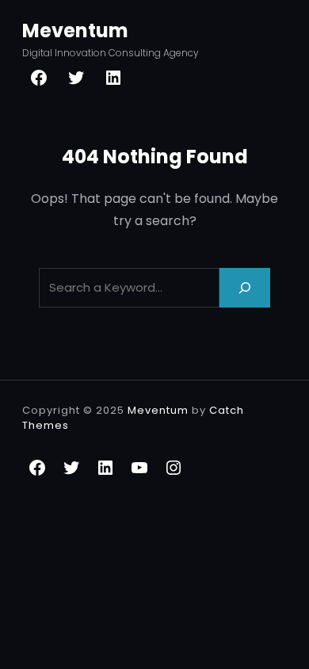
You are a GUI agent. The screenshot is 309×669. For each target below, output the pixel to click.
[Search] (244, 287)
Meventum (75, 30)
